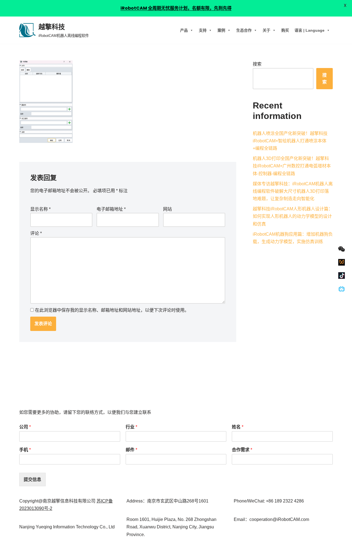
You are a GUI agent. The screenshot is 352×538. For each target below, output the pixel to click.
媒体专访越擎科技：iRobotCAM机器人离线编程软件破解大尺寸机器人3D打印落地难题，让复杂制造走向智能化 (293, 191)
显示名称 (40, 209)
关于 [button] (266, 30)
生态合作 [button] (244, 30)
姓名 (237, 427)
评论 (36, 233)
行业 (131, 427)
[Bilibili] (341, 288)
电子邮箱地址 (111, 209)
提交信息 (32, 479)
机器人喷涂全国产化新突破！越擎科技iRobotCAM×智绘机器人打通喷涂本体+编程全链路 (290, 141)
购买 (285, 30)
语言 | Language (309, 30)
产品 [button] (184, 30)
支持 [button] (203, 30)
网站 (167, 209)
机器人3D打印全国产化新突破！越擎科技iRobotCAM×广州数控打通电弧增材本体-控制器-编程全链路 (292, 166)
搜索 (257, 64)
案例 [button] (221, 30)
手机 (25, 449)
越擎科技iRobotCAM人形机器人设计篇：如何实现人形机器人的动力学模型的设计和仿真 (293, 216)
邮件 (131, 449)
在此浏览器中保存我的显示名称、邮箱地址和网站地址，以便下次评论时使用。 (112, 310)
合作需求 (242, 449)
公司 (25, 427)
